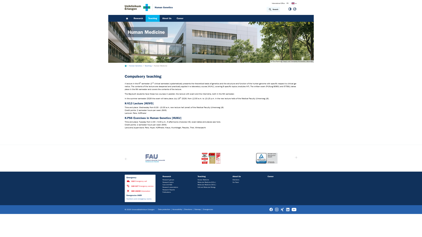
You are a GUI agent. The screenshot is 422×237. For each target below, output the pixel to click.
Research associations (170, 187)
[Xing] (282, 210)
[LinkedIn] (287, 210)
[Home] (127, 18)
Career (271, 176)
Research (167, 176)
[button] (295, 158)
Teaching (202, 176)
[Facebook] (271, 210)
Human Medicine (203, 180)
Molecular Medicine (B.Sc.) (207, 182)
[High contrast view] (289, 9)
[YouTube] (294, 210)
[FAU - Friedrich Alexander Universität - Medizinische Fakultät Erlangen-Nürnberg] (155, 158)
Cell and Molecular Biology (207, 187)
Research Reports (169, 190)
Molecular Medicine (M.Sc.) (207, 185)
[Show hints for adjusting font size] (294, 9)
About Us (237, 176)
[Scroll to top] (417, 232)
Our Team (236, 182)
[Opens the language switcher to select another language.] (293, 4)
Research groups (168, 180)
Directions (236, 180)
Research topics (168, 182)
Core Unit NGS (167, 185)
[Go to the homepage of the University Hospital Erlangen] (137, 7)
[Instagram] (276, 210)
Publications (167, 192)
